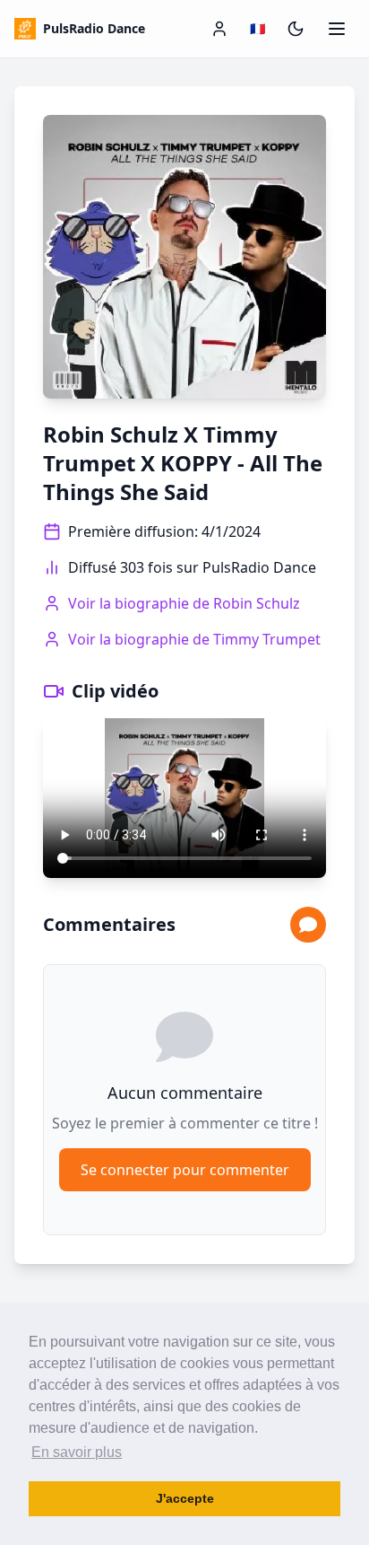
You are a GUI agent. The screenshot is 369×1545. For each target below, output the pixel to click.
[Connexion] (219, 29)
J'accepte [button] (185, 1498)
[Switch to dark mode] (295, 29)
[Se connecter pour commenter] (308, 925)
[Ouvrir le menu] (337, 29)
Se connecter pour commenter (185, 1170)
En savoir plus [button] (76, 1452)
